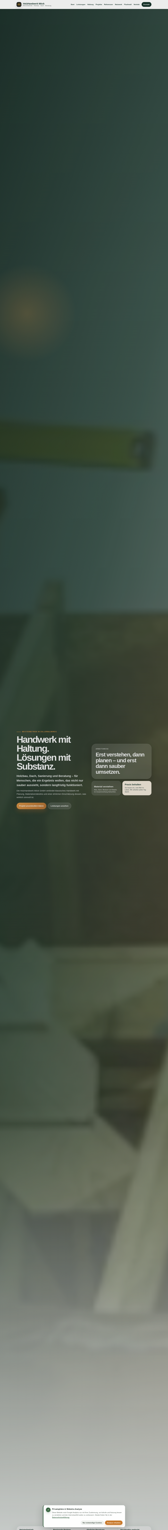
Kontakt (146, 4)
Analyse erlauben (114, 1523)
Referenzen (108, 4)
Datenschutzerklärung (60, 1517)
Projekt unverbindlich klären (31, 806)
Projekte (99, 4)
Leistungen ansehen (59, 806)
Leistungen (80, 4)
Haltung (90, 4)
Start (72, 4)
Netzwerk (118, 4)
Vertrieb (137, 4)
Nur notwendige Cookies (92, 1523)
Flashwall (128, 4)
